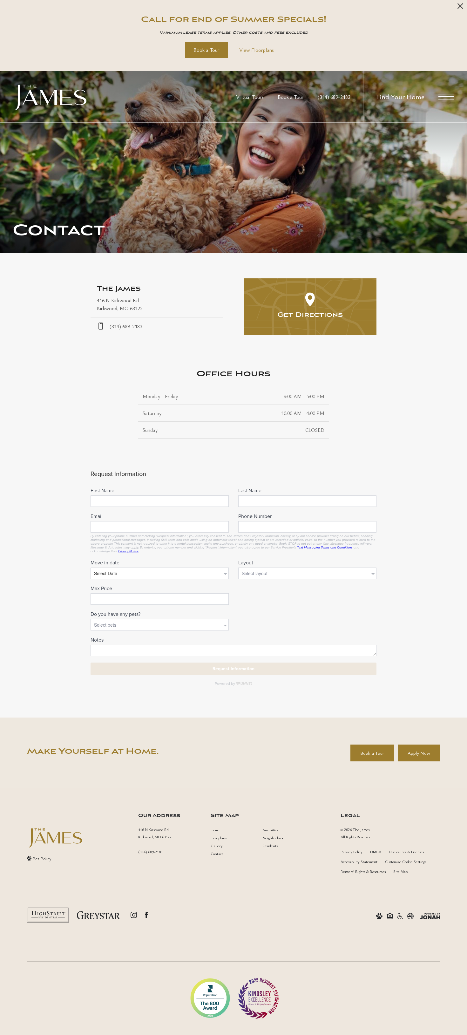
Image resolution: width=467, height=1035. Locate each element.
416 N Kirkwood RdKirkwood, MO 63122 (155, 833)
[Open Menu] (446, 96)
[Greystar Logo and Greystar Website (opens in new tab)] (98, 915)
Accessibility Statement (359, 861)
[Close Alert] (460, 8)
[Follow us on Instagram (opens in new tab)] (133, 915)
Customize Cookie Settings (405, 861)
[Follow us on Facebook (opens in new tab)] (146, 915)
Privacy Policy (351, 851)
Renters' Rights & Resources (363, 871)
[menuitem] (231, 830)
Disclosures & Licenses (406, 851)
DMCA (375, 851)
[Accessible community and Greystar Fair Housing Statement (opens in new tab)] (400, 915)
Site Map (400, 871)
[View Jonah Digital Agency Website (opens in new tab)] (430, 915)
